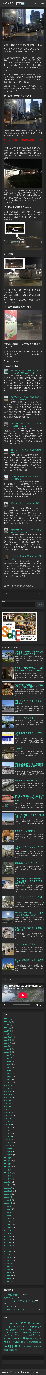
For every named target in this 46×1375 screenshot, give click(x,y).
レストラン (31, 1335)
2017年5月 (7, 1242)
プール (9, 1335)
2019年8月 (8, 1161)
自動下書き (12, 1346)
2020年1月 (8, 1146)
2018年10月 (8, 1191)
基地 (25, 1338)
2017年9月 (8, 1230)
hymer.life (15, 1323)
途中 (29, 1347)
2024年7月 (8, 1049)
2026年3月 (8, 1028)
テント (18, 1332)
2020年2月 (8, 1143)
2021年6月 (8, 1097)
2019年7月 (8, 1164)
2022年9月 (8, 1091)
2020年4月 (8, 1137)
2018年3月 (8, 1212)
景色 (28, 1342)
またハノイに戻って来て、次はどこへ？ (18, 1309)
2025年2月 (8, 1046)
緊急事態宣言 (34, 1342)
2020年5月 (8, 1134)
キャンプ (19, 1330)
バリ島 (28, 1332)
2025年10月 (8, 1037)
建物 (6, 1341)
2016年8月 (8, 1269)
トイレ (23, 1332)
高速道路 (13, 1350)
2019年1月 (7, 1182)
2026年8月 (8, 1019)
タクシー (13, 1332)
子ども (35, 1339)
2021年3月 (7, 1106)
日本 (21, 1342)
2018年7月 (8, 1200)
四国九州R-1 (17, 1338)
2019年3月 (8, 1176)
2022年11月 (8, 1085)
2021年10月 (8, 1094)
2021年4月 (8, 1103)
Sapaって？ (8, 1306)
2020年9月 (8, 1124)
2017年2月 (7, 1251)
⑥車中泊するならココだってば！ (23, 586)
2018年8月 (8, 1197)
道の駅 (33, 1347)
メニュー (40, 4)
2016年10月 (8, 1263)
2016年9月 (8, 1266)
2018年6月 (8, 1203)
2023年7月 (8, 1067)
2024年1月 (8, 1055)
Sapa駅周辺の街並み (11, 1295)
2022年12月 (8, 1082)
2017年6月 (8, 1239)
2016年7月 (8, 1272)
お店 (38, 1323)
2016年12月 (8, 1257)
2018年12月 (8, 1185)
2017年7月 (7, 1236)
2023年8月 (8, 1064)
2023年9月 (8, 1061)
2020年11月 (8, 1118)
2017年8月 (8, 1233)
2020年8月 (8, 1128)
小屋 (40, 1339)
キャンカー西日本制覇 (30, 1327)
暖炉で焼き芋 (8, 1298)
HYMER (7, 1323)
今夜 (37, 1335)
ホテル (15, 1335)
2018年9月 (8, 1194)
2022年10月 (8, 1088)
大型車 (30, 1339)
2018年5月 (8, 1206)
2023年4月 (8, 1070)
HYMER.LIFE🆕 (13, 3)
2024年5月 (8, 1052)
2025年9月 (8, 1040)
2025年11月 (8, 1034)
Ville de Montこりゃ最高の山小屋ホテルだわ (19, 1301)
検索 (3, 601)
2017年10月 (8, 1227)
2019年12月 (8, 1149)
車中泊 (25, 1346)
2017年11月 (8, 1224)
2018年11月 (8, 1188)
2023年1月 (7, 1079)
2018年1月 (8, 1218)
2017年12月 (8, 1221)
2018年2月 (8, 1215)
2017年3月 (7, 1248)
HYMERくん (28, 1323)
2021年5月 (7, 1100)
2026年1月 (8, 1031)
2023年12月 (8, 1058)
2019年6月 (8, 1167)
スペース (7, 1332)
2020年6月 (8, 1130)
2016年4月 (8, 1281)
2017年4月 (8, 1245)
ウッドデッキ (18, 1327)
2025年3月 (8, 1043)
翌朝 (40, 1342)
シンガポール (36, 1330)
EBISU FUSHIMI (28, 51)
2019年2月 (8, 1179)
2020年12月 (8, 1115)
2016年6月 (8, 1275)
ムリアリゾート (22, 1335)
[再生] (5, 1005)
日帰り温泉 (15, 1342)
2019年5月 (8, 1170)
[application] (23, 995)
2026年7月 (8, 1022)
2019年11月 (8, 1152)
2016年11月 (8, 1260)
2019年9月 (8, 1158)
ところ (11, 1327)
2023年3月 (8, 1073)
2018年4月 (8, 1209)
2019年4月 (8, 1173)
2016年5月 (8, 1279)
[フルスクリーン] (41, 1005)
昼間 (25, 1342)
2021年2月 (7, 1109)
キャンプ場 (27, 1330)
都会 (37, 1347)
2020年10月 (8, 1121)
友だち (10, 1339)
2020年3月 (8, 1140)
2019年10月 (8, 1155)
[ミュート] (37, 1005)
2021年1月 (7, 1112)
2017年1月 (7, 1254)
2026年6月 (8, 1025)
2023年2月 (8, 1076)
